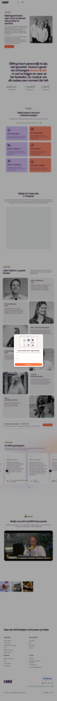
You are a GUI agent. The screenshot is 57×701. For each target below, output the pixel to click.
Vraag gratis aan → (28, 364)
